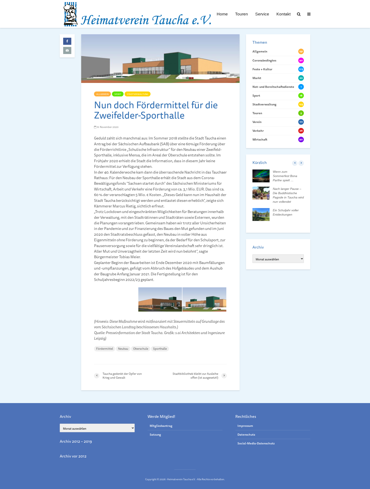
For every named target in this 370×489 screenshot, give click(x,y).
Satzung (155, 434)
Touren (241, 14)
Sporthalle (160, 348)
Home (222, 14)
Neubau (123, 348)
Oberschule (140, 348)
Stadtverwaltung (137, 94)
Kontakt (283, 14)
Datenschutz (246, 434)
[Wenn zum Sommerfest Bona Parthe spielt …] (261, 175)
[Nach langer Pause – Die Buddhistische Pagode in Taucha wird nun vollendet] (261, 193)
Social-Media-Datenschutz (256, 443)
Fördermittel (104, 348)
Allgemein (102, 94)
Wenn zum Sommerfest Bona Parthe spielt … (285, 176)
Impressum (245, 426)
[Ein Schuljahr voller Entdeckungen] (261, 214)
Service (262, 14)
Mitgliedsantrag (161, 426)
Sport (117, 94)
